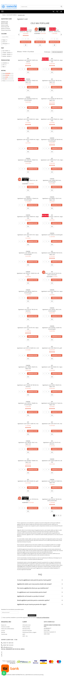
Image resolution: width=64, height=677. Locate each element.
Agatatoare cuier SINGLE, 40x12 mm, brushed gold (52, 310)
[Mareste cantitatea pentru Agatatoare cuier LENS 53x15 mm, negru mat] (25, 241)
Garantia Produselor (27, 630)
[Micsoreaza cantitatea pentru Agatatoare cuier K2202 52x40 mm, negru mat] (23, 39)
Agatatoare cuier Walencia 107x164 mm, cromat (27, 499)
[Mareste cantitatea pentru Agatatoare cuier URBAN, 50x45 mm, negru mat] (25, 373)
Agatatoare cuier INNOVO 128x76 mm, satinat (28, 60)
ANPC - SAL (25, 636)
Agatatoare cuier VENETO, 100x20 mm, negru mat (54, 30)
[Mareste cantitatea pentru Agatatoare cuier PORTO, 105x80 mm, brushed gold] (25, 412)
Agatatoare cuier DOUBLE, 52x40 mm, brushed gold (52, 328)
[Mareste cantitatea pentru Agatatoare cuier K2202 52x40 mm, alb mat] (49, 469)
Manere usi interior (5, 28)
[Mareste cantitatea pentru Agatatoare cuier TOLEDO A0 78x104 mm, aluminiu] (25, 391)
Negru (4, 40)
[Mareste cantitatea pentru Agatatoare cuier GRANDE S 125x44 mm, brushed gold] (25, 205)
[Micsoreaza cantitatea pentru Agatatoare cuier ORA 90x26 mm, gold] (43, 355)
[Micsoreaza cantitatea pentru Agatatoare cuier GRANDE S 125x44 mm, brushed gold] (19, 205)
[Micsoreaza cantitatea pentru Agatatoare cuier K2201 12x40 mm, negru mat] (43, 223)
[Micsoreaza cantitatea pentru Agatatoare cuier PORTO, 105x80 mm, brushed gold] (19, 412)
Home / (4, 15)
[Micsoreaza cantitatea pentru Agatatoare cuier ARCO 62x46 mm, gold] (19, 487)
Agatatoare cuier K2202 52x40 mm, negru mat (26, 30)
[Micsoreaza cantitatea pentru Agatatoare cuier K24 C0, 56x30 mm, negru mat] (19, 148)
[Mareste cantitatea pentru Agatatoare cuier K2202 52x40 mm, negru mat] (28, 39)
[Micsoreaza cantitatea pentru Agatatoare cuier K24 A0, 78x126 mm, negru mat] (43, 87)
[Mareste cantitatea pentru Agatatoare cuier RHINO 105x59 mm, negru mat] (49, 391)
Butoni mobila (4, 23)
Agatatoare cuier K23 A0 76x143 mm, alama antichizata (52, 273)
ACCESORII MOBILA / (12, 15)
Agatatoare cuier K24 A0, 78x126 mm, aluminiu (28, 310)
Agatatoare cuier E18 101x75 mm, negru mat (28, 328)
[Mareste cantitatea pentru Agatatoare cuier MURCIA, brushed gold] (49, 241)
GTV (3, 64)
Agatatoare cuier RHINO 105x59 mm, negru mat (52, 385)
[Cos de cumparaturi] (61, 11)
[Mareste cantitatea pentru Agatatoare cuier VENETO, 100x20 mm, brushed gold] (25, 169)
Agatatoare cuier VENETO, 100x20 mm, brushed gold (28, 160)
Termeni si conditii (5, 626)
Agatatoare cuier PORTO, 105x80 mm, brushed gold (28, 403)
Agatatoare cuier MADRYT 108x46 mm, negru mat (28, 461)
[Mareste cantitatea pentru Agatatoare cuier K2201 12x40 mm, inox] (25, 431)
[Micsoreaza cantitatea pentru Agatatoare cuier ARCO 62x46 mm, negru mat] (19, 128)
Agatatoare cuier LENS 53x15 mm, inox (52, 423)
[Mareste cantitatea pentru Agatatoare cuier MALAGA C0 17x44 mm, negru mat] (49, 412)
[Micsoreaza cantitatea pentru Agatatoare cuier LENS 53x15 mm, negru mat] (19, 241)
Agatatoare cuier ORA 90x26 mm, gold (52, 348)
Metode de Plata (26, 628)
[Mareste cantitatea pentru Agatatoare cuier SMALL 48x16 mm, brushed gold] (25, 261)
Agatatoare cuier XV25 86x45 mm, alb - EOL (40, 30)
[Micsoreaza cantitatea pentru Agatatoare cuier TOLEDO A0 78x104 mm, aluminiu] (19, 391)
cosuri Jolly (19, 566)
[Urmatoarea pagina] (61, 516)
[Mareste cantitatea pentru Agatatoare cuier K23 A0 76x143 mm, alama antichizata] (49, 280)
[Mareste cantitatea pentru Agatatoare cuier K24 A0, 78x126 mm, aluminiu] (25, 316)
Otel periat (5, 43)
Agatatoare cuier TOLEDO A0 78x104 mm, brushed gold (52, 140)
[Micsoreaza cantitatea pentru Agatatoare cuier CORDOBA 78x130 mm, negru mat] (43, 261)
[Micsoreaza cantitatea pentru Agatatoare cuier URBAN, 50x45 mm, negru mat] (19, 373)
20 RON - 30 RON (6, 54)
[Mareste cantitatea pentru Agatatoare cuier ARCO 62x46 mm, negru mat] (25, 128)
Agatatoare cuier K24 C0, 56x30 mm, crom (28, 348)
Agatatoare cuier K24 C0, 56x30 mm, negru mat (28, 140)
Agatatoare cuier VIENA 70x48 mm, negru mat (28, 217)
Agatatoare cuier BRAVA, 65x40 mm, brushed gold (28, 292)
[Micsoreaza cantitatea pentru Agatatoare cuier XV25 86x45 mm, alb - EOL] (37, 39)
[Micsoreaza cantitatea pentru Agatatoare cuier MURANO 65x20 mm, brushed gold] (19, 107)
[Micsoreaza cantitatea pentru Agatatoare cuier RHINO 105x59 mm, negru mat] (43, 391)
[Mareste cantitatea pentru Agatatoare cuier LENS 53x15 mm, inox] (49, 431)
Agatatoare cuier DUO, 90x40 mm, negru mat (52, 292)
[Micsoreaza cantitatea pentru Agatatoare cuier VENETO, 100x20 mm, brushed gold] (19, 169)
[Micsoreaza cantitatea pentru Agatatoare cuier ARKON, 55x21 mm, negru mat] (19, 449)
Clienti (24, 622)
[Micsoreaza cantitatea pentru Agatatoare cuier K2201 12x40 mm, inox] (19, 431)
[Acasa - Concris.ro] (9, 6)
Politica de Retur (26, 626)
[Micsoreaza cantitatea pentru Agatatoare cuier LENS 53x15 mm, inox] (43, 431)
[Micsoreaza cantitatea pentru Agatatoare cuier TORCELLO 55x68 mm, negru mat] (43, 487)
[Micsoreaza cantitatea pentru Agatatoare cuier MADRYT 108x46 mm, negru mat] (19, 469)
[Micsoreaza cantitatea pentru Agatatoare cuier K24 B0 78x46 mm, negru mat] (43, 128)
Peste (4, 73)
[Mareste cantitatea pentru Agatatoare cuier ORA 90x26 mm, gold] (49, 355)
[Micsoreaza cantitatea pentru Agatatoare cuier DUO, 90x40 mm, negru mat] (43, 298)
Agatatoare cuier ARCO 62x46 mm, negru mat (28, 119)
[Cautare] (61, 6)
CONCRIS (5, 63)
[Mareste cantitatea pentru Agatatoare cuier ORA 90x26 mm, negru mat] (49, 373)
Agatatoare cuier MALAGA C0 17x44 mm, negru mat (52, 403)
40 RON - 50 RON (6, 56)
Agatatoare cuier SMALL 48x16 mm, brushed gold (28, 253)
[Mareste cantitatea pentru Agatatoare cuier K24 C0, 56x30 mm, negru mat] (25, 148)
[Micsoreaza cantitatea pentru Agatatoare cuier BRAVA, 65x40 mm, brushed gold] (19, 298)
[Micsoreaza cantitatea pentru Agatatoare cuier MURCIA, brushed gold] (43, 241)
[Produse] (2, 12)
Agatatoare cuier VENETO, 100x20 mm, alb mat (28, 273)
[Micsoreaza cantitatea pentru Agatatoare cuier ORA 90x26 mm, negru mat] (43, 373)
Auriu (4, 41)
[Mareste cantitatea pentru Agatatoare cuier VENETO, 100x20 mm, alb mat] (25, 280)
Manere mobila (4, 25)
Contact (3, 630)
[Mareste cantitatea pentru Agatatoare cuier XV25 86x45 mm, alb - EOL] (42, 39)
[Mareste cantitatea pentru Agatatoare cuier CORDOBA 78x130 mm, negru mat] (49, 261)
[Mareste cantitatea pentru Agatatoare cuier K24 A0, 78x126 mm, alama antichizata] (49, 508)
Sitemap (3, 632)
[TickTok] (1, 654)
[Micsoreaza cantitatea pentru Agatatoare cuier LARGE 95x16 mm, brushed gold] (43, 187)
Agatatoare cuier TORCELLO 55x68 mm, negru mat (52, 481)
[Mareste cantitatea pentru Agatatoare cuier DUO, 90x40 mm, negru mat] (49, 298)
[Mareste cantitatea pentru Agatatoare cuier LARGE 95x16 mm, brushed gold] (49, 187)
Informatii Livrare (26, 625)
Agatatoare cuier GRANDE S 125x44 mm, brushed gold (27, 199)
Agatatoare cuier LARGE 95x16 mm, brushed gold (52, 181)
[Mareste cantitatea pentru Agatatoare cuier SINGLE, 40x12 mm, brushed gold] (49, 316)
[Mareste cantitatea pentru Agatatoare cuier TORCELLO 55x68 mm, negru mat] (49, 487)
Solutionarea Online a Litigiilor (29, 632)
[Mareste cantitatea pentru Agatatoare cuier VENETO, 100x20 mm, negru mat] (57, 39)
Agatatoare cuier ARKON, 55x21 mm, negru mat (28, 443)
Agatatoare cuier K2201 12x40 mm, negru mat (52, 217)
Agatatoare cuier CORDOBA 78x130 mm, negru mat (52, 253)
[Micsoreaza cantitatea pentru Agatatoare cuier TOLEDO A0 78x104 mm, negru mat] (43, 107)
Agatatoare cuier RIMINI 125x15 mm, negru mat (52, 199)
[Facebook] (1, 652)
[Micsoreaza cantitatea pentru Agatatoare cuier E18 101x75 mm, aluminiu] (43, 449)
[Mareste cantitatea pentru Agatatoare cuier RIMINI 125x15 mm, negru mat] (49, 205)
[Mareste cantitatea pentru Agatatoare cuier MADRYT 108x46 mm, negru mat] (25, 469)
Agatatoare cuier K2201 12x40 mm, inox (28, 423)
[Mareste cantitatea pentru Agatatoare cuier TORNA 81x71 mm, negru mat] (49, 169)
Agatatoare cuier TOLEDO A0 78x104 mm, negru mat (52, 99)
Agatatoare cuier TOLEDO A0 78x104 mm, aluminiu (28, 385)
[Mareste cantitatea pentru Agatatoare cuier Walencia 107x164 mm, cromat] (25, 508)
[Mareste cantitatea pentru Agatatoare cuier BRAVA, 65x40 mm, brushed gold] (25, 298)
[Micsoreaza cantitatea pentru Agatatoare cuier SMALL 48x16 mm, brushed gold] (19, 261)
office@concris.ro (7, 647)
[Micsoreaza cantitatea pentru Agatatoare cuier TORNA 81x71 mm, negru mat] (43, 169)
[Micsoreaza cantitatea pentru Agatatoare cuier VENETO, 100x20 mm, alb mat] (19, 280)
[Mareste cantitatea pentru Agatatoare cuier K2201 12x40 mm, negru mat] (49, 223)
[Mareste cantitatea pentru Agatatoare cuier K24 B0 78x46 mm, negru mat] (49, 128)
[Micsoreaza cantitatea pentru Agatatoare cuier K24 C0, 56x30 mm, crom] (19, 355)
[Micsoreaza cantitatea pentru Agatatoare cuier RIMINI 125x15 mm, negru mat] (43, 205)
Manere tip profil (5, 26)
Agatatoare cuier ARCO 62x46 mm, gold (28, 481)
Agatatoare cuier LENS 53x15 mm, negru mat (28, 235)
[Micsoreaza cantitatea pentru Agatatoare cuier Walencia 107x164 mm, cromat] (19, 508)
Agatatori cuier (4, 21)
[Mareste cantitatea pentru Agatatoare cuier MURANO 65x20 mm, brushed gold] (25, 107)
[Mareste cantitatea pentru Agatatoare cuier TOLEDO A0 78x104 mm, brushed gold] (49, 148)
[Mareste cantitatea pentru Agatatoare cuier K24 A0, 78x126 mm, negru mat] (49, 87)
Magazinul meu (6, 622)
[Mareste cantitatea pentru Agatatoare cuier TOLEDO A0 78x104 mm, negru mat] (49, 107)
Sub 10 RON (5, 50)
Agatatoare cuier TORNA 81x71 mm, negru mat (52, 160)
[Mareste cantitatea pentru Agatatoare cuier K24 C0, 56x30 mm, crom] (25, 355)
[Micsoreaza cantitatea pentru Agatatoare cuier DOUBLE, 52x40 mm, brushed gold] (43, 336)
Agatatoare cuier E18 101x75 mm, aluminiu (52, 443)
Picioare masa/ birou (6, 30)
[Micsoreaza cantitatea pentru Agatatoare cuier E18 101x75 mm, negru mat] (19, 336)
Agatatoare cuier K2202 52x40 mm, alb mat (52, 461)
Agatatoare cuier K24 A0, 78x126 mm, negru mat (52, 81)
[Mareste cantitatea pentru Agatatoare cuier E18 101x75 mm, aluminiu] (49, 449)
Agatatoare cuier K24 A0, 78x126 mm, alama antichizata (52, 499)
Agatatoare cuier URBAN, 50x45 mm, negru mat (28, 367)
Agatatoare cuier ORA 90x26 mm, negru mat (52, 367)
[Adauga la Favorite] (25, 45)
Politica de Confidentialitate (42, 617)
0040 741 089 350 (8, 643)
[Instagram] (1, 656)
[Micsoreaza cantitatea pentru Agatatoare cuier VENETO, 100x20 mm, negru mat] (52, 39)
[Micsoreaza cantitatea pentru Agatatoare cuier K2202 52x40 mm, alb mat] (43, 469)
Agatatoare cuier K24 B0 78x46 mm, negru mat (52, 119)
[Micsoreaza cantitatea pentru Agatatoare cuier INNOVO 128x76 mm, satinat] (19, 69)
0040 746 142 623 (8, 645)
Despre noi (3, 625)
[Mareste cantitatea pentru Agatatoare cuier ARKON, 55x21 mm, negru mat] (25, 449)
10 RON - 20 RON (6, 52)
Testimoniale (4, 634)
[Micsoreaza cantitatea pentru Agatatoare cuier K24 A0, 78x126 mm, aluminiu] (19, 316)
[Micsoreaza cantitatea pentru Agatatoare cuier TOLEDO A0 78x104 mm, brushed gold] (43, 148)
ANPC (23, 634)
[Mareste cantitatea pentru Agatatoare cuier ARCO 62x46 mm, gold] (25, 487)
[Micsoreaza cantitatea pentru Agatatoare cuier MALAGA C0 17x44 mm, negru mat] (43, 412)
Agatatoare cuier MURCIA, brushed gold (52, 234)
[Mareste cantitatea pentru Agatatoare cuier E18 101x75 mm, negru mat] (25, 336)
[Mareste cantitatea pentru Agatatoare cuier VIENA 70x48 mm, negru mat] (25, 223)
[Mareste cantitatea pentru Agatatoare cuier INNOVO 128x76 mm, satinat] (25, 69)
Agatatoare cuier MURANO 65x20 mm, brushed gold (28, 99)
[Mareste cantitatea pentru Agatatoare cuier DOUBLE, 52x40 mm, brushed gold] (49, 336)
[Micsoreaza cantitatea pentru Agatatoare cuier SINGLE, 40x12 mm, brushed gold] (43, 316)
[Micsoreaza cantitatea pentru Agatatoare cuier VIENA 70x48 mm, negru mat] (19, 223)
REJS (4, 66)
